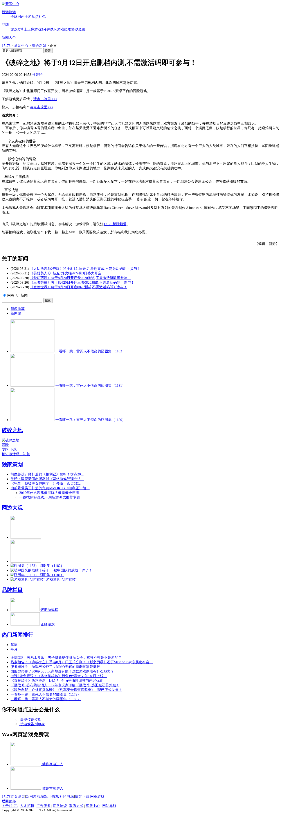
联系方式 (76, 806)
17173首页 (10, 796)
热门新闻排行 (17, 635)
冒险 (5, 445)
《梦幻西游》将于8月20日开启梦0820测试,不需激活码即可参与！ (80, 278)
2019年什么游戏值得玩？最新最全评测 (49, 493)
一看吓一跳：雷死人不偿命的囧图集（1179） (46, 694)
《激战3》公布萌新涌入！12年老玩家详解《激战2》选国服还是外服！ (65, 685)
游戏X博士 (19, 29)
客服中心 (93, 806)
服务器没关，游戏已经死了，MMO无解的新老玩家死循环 (55, 667)
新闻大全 (9, 37)
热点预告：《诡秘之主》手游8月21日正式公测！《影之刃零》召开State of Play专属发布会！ (82, 662)
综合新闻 (39, 45)
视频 (70, 796)
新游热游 (9, 12)
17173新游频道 (115, 224)
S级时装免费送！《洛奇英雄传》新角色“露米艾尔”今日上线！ (59, 676)
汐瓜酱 (80, 29)
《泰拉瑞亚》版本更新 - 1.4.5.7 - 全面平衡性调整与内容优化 (57, 680)
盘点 (35, 16)
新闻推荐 (18, 309)
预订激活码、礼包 (16, 454)
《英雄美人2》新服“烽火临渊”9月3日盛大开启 (65, 273)
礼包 (42, 16)
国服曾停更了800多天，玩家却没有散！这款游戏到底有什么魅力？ (62, 671)
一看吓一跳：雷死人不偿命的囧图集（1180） (46, 699)
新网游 (16, 313)
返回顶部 (9, 801)
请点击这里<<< (45, 99)
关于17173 (10, 806)
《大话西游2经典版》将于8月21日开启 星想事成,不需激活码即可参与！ (85, 268)
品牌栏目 (12, 590)
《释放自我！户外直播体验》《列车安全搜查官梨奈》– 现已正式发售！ (66, 690)
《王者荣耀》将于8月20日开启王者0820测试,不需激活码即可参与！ (82, 282)
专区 (5, 449)
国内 (21, 16)
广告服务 (43, 806)
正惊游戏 (34, 29)
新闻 (24, 295)
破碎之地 (12, 430)
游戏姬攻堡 (66, 29)
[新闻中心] (10, 4)
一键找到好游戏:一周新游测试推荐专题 (49, 497)
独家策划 (12, 464)
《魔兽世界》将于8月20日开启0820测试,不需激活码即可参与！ (78, 287)
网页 (10, 295)
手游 (28, 16)
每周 (14, 645)
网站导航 (109, 806)
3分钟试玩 (49, 29)
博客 (78, 796)
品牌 (5, 25)
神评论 (37, 74)
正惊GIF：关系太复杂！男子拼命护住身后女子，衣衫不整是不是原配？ (66, 657)
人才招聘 (27, 806)
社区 (63, 796)
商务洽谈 (60, 806)
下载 (13, 449)
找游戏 (42, 796)
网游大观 (12, 508)
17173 (6, 45)
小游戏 (53, 796)
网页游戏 (97, 796)
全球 (14, 16)
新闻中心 (21, 45)
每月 (14, 649)
